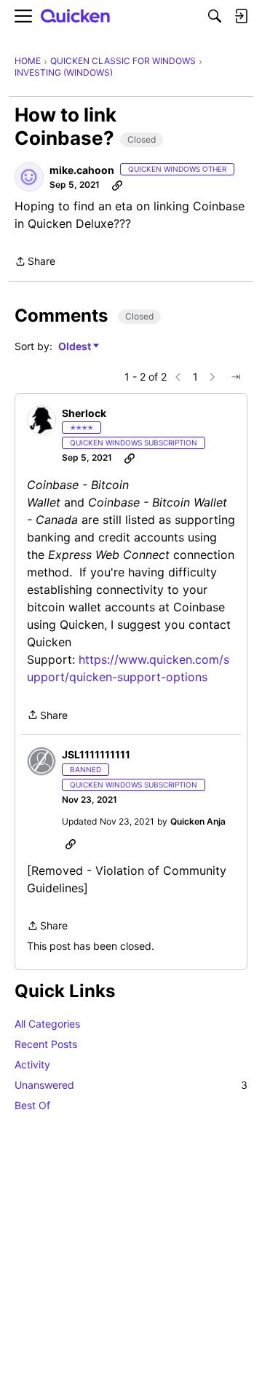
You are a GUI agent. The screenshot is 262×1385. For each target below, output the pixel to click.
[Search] (215, 16)
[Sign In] (241, 16)
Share (35, 262)
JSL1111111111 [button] (96, 754)
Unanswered (131, 1085)
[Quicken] (76, 16)
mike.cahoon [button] (81, 170)
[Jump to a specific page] (235, 377)
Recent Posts (46, 1044)
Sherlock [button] (84, 413)
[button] (29, 176)
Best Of (32, 1105)
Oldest (75, 347)
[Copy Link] (117, 184)
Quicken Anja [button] (198, 821)
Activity (32, 1064)
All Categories (47, 1023)
